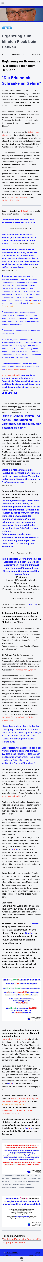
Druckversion (11, 1253)
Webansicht (34, 1256)
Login (37, 1253)
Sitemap (7, 1256)
